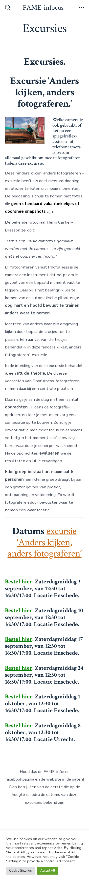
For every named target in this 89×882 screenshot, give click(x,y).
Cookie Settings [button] (20, 870)
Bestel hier (18, 582)
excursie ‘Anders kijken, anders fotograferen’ (44, 542)
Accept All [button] (47, 870)
